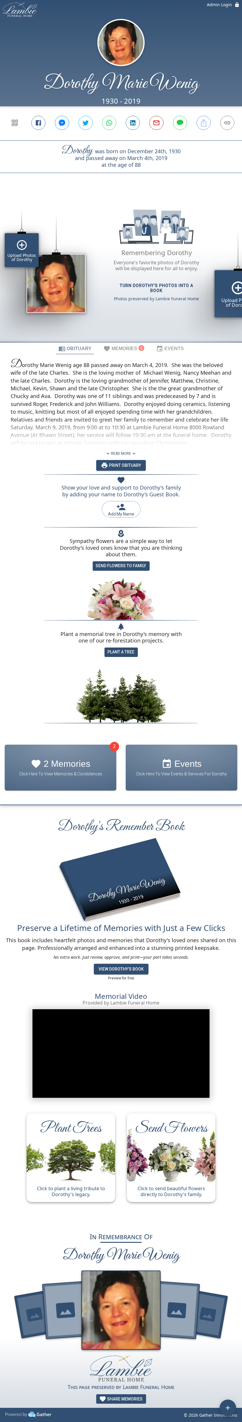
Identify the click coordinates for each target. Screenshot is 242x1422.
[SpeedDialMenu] (228, 1408)
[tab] (75, 348)
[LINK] (227, 123)
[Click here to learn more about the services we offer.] (121, 1368)
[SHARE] (204, 123)
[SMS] (180, 123)
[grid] (121, 267)
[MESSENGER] (62, 123)
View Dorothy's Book (121, 969)
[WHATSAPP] (109, 123)
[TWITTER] (86, 123)
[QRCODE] (15, 123)
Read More (121, 453)
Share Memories (124, 1399)
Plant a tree (120, 652)
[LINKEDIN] (133, 123)
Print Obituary (124, 465)
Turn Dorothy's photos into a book (156, 288)
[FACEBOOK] (38, 123)
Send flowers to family (121, 565)
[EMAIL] (156, 123)
